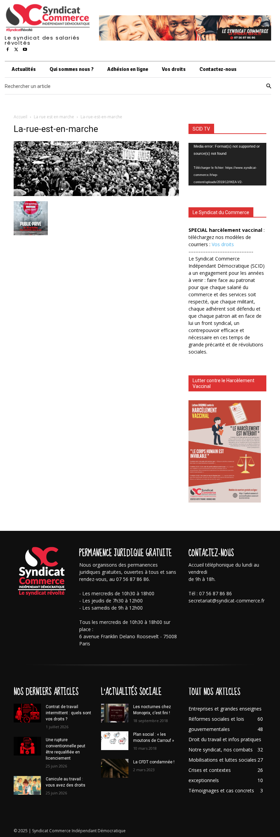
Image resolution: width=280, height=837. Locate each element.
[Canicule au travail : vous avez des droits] (27, 785)
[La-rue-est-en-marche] (96, 194)
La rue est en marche (54, 117)
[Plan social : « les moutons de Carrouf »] (114, 740)
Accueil (20, 117)
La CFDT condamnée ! (153, 762)
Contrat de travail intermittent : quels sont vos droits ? (68, 712)
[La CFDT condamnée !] (114, 768)
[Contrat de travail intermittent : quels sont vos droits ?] (27, 713)
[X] (16, 50)
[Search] (268, 86)
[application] (227, 164)
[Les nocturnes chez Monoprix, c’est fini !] (114, 713)
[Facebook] (7, 50)
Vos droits (223, 244)
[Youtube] (25, 50)
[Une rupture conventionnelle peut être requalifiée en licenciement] (27, 746)
